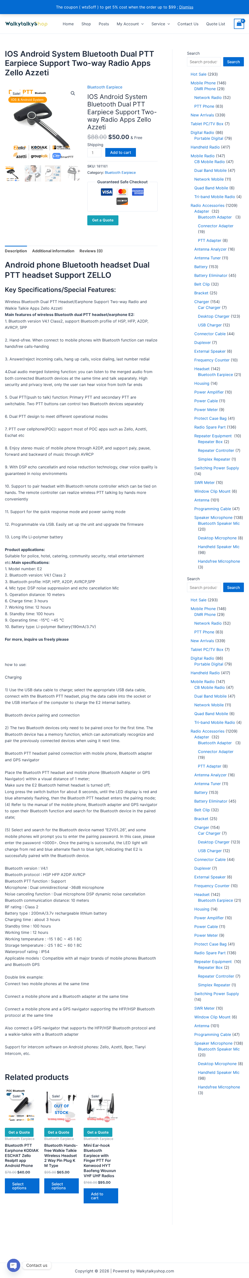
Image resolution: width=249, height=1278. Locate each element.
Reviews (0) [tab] (91, 250)
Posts (104, 23)
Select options (19, 1186)
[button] (141, 24)
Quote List (215, 23)
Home (68, 23)
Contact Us (188, 23)
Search (193, 53)
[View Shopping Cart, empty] (239, 24)
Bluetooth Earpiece (104, 87)
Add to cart (120, 152)
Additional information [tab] (53, 250)
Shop (86, 23)
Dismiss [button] (186, 7)
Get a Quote (103, 220)
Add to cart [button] (97, 1195)
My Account (128, 23)
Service (158, 23)
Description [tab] (16, 250)
